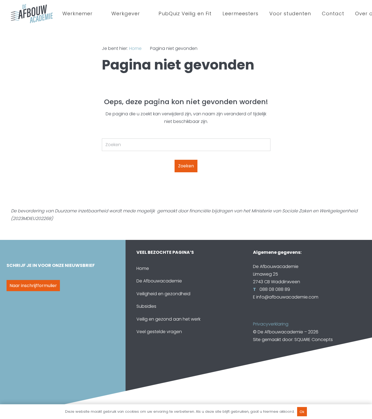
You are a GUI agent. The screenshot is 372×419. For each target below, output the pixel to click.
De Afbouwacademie (159, 281)
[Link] (32, 13)
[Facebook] (258, 315)
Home (142, 268)
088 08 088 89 (274, 289)
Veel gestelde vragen (159, 331)
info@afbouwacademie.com (287, 297)
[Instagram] (280, 315)
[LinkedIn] (269, 315)
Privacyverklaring (270, 324)
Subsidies (146, 306)
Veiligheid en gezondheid (163, 294)
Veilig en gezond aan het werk (168, 319)
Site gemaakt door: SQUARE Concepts (293, 339)
